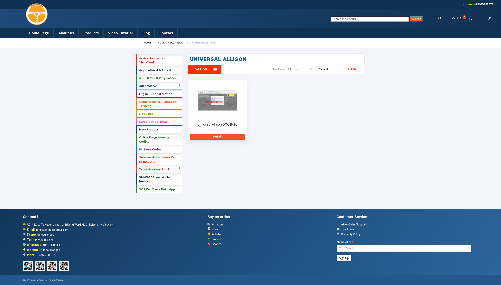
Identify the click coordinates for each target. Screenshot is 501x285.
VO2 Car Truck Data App (157, 189)
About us (66, 33)
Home (147, 42)
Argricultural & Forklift (156, 70)
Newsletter (346, 242)
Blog (146, 33)
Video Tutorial (120, 33)
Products (91, 33)
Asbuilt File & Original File (157, 78)
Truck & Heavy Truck (170, 42)
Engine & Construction (155, 94)
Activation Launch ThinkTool (152, 60)
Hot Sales (146, 114)
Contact (166, 33)
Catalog (201, 69)
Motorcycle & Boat (153, 121)
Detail (217, 136)
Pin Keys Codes (150, 149)
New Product (149, 129)
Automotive (148, 86)
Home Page (39, 33)
